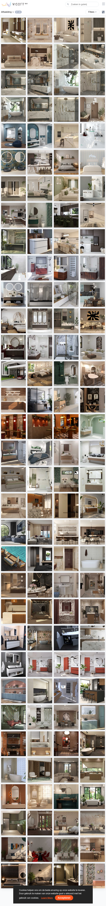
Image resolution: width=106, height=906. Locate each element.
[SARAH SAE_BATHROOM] (66, 453)
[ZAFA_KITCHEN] (66, 135)
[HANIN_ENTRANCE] (92, 109)
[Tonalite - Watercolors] (13, 796)
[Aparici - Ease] (66, 400)
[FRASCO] (13, 162)
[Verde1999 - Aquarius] (13, 770)
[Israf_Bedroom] (13, 56)
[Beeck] (92, 638)
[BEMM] (66, 268)
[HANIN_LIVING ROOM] (39, 717)
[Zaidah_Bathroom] (92, 30)
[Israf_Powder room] (66, 611)
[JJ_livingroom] (39, 796)
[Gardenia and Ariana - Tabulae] (66, 823)
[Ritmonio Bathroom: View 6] (39, 109)
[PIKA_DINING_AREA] (92, 373)
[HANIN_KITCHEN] (39, 162)
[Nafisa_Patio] (39, 770)
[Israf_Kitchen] (13, 400)
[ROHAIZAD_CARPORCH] (13, 373)
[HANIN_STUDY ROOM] (13, 215)
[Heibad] (13, 294)
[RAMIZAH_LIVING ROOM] (92, 347)
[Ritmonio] (92, 188)
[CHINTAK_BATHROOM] (39, 743)
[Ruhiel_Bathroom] (66, 479)
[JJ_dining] (39, 505)
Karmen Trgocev (68, 701)
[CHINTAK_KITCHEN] (13, 611)
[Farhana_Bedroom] (39, 453)
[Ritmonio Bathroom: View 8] (66, 56)
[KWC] (92, 135)
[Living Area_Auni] (39, 876)
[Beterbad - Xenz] (39, 638)
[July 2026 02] (66, 664)
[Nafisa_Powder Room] (66, 796)
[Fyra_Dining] (66, 532)
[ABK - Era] (39, 30)
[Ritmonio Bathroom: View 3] (39, 83)
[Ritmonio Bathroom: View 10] (66, 109)
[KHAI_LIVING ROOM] (66, 188)
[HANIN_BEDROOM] (13, 320)
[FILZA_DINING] (66, 215)
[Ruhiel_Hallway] (92, 585)
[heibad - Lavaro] (13, 638)
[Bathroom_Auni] (66, 876)
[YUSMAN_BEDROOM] (39, 373)
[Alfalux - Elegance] (13, 241)
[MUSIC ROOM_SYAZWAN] (66, 743)
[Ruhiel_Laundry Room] (92, 215)
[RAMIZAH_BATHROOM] (39, 135)
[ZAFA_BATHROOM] (66, 558)
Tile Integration (14, 40)
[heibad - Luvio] (13, 664)
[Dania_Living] (66, 770)
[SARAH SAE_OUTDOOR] (13, 558)
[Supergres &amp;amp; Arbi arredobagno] (66, 690)
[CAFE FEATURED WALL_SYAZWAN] (39, 426)
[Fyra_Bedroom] (92, 162)
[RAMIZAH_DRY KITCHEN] (13, 690)
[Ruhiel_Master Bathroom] (66, 320)
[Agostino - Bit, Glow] (13, 585)
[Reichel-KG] (66, 294)
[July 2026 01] (39, 664)
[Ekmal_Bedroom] (39, 611)
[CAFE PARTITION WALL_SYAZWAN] (13, 426)
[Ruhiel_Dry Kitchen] (92, 611)
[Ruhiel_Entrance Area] (92, 400)
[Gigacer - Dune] (13, 743)
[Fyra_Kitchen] (92, 532)
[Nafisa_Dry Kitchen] (13, 823)
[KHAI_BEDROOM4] (13, 479)
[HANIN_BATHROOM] (39, 215)
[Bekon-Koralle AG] (13, 453)
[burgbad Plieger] (92, 717)
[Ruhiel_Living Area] (92, 320)
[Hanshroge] (39, 241)
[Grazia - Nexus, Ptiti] (66, 585)
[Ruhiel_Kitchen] (39, 56)
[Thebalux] (92, 505)
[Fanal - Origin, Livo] (92, 876)
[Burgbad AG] (92, 268)
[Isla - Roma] (39, 690)
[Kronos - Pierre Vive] (92, 558)
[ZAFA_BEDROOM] (39, 558)
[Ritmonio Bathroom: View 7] (13, 109)
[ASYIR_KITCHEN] (92, 770)
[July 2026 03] (92, 664)
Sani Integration (67, 66)
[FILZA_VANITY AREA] (39, 320)
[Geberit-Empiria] (39, 268)
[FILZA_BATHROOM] (13, 347)
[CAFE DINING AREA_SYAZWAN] (66, 426)
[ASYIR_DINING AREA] (39, 849)
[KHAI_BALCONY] (13, 188)
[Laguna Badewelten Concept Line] (66, 638)
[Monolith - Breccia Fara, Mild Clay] (92, 823)
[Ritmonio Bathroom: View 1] (92, 83)
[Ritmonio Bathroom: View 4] (92, 56)
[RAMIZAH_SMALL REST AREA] (13, 135)
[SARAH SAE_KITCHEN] (92, 849)
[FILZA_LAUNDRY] (92, 241)
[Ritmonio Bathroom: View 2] (66, 83)
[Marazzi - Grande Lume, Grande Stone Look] (13, 30)
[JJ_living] (66, 30)
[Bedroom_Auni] (66, 162)
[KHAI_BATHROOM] (66, 373)
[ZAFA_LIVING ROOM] (39, 532)
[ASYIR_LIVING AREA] (13, 849)
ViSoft (36, 674)
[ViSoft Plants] (13, 532)
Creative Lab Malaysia (70, 40)
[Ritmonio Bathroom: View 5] (13, 83)
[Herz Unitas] (39, 400)
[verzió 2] (92, 796)
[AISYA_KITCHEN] (66, 241)
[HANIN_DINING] (66, 717)
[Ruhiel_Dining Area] (39, 585)
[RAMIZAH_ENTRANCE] (39, 823)
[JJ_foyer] (66, 505)
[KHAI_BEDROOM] (39, 188)
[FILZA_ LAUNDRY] (13, 268)
